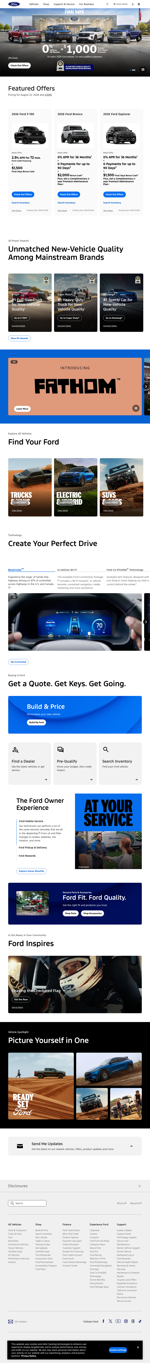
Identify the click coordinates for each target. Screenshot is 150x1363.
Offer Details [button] (13, 58)
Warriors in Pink (97, 1258)
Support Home (124, 1233)
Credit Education (71, 1244)
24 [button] (58, 580)
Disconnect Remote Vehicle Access (126, 1299)
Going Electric (96, 1283)
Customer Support (71, 1248)
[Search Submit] (107, 4)
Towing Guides (42, 1244)
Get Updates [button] (41, 1248)
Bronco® (122, 1203)
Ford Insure (68, 1258)
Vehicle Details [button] (17, 1007)
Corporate (94, 1230)
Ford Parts (40, 1269)
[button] (130, 70)
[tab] (31, 570)
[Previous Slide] (11, 38)
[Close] (138, 1350)
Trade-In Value (42, 1240)
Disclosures (18, 1186)
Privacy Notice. (29, 1355)
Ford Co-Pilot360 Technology (98, 1274)
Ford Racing (96, 1255)
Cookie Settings (118, 1350)
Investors (94, 1237)
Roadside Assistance (127, 1283)
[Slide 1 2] (133, 70)
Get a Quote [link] (41, 1237)
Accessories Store (43, 1258)
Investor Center (70, 1265)
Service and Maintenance (123, 1242)
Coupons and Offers (127, 1279)
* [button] (84, 309)
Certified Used (15, 1251)
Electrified (13, 1240)
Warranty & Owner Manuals (126, 1267)
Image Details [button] (84, 867)
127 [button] (9, 587)
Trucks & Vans (15, 1233)
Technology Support (127, 1237)
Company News (97, 1244)
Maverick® (136, 1203)
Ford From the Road (99, 1240)
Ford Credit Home (71, 1230)
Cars (10, 1237)
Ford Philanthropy (99, 1262)
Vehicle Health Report (127, 1262)
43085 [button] (48, 94)
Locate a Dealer (124, 1230)
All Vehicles (13, 1255)
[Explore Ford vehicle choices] (126, 1104)
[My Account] (133, 4)
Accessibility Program (46, 1265)
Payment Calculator (72, 1240)
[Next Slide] (139, 38)
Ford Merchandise (44, 1262)
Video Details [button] (17, 511)
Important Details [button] (18, 326)
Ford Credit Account (72, 1255)
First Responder (43, 1255)
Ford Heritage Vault (99, 1286)
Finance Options (71, 1237)
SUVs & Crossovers (17, 1230)
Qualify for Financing (73, 1251)
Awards (12, 1262)
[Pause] (142, 69)
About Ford (95, 1248)
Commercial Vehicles (18, 1244)
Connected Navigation (101, 1265)
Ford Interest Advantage (74, 1262)
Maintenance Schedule (128, 1272)
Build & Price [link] (41, 1230)
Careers (93, 1233)
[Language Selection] (139, 4)
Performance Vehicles (18, 1258)
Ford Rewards (123, 1258)
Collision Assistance (126, 1286)
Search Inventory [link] (43, 1233)
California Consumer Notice (127, 1292)
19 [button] (39, 833)
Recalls (120, 1276)
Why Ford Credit (71, 1233)
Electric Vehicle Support (128, 1248)
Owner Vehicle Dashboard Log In (125, 1253)
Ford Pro (94, 1251)
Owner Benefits (97, 1279)
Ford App (94, 1269)
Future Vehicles (15, 1248)
